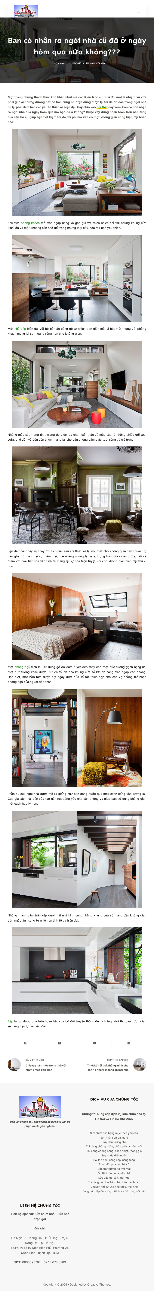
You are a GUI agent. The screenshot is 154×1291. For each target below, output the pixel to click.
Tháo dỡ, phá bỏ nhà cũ (114, 1164)
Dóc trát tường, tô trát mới (114, 1168)
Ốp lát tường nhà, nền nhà (114, 1173)
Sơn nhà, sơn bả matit (114, 1137)
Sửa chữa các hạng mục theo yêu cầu (114, 1133)
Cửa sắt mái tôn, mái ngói (114, 1177)
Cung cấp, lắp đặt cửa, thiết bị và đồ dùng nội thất (114, 1191)
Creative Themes (98, 1284)
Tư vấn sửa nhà (96, 63)
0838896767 (31, 1262)
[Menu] (138, 11)
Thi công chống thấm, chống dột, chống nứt (114, 1146)
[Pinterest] (94, 1043)
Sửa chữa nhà (44, 1214)
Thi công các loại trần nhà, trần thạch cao (114, 1182)
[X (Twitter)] (59, 1043)
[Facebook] (25, 1043)
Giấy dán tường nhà (114, 1142)
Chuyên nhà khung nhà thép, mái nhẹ (114, 1186)
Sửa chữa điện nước (114, 1155)
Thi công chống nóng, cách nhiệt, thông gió (114, 1150)
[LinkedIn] (129, 1043)
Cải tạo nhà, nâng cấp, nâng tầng (114, 1160)
